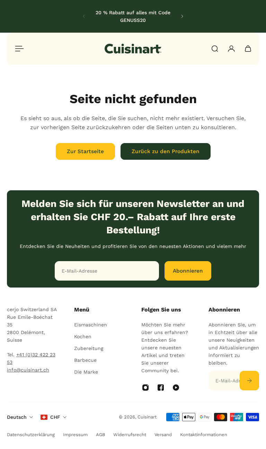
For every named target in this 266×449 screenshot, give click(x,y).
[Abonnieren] (249, 380)
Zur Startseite (85, 151)
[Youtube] (176, 387)
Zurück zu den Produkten (166, 151)
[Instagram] (145, 387)
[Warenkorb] (248, 48)
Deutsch (17, 417)
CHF (55, 417)
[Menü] (18, 48)
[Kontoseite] (231, 48)
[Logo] (133, 49)
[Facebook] (160, 387)
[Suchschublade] (214, 48)
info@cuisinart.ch (28, 370)
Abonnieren (188, 271)
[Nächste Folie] (182, 16)
